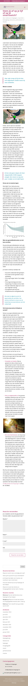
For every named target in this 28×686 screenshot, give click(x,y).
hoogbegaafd (6, 646)
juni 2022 (5, 614)
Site (4, 547)
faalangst (5, 643)
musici (4, 648)
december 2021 (7, 617)
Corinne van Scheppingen (11, 18)
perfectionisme (19, 20)
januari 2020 (6, 632)
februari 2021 (6, 622)
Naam (5, 534)
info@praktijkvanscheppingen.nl (11, 483)
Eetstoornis (12, 20)
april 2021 (5, 619)
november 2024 (7, 612)
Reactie (5, 519)
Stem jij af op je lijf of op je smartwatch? (13, 575)
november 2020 (7, 627)
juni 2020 (5, 629)
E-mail (5, 541)
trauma (5, 653)
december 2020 (7, 624)
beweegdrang (6, 20)
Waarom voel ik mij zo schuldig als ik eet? (14, 573)
